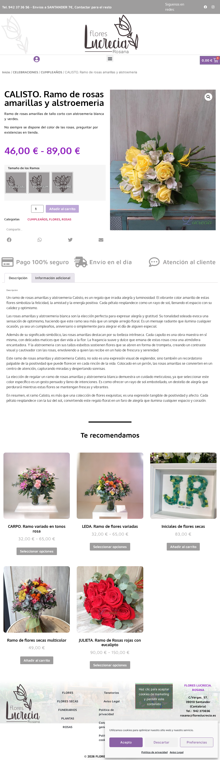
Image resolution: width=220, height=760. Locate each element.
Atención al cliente (189, 261)
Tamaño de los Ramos (24, 168)
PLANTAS (67, 718)
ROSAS (66, 219)
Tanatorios (111, 692)
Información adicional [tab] (52, 278)
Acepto (126, 742)
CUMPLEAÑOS (51, 72)
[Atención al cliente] (154, 262)
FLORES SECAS (67, 701)
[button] (109, 58)
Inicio (6, 72)
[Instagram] (213, 7)
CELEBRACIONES (25, 72)
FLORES (54, 219)
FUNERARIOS (67, 710)
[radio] (16, 182)
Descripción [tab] (18, 278)
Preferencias (197, 742)
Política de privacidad (154, 752)
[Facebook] (205, 7)
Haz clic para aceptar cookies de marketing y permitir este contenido (154, 696)
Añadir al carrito (62, 209)
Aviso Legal (176, 752)
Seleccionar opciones (36, 551)
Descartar (161, 742)
